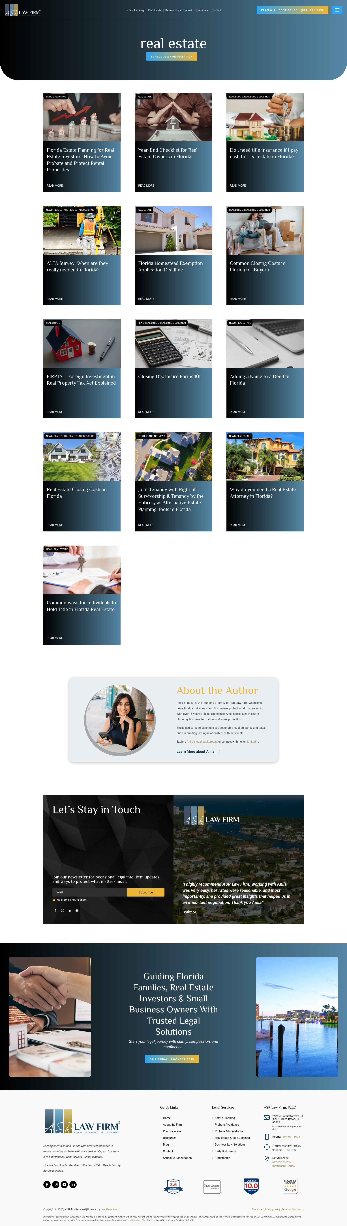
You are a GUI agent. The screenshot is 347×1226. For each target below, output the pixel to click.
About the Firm (172, 1124)
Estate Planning (135, 10)
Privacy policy (272, 1209)
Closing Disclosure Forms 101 (169, 376)
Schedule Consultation (177, 1158)
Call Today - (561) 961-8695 (171, 1059)
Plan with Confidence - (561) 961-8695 (292, 10)
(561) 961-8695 (291, 1136)
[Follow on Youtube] (77, 910)
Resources (202, 10)
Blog (166, 1144)
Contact (216, 10)
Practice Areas (172, 1131)
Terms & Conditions (293, 1209)
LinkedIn (252, 741)
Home (167, 1118)
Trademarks (222, 1158)
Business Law (173, 10)
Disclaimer (257, 1209)
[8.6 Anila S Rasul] (173, 1194)
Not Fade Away (110, 1209)
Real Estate (155, 10)
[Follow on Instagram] (62, 910)
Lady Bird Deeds (225, 1151)
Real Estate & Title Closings (232, 1138)
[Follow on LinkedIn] (70, 910)
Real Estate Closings (81, 209)
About (189, 10)
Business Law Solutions (230, 1144)
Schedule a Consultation (172, 56)
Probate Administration (229, 1131)
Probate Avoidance (227, 1124)
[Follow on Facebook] (55, 910)
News (49, 209)
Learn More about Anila (195, 751)
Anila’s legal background (202, 741)
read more (55, 185)
